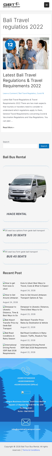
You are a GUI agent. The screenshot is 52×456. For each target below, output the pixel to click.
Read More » (8, 127)
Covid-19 (40, 93)
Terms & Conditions (31, 450)
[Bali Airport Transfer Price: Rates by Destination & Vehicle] (11, 324)
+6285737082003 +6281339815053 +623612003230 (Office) (26, 381)
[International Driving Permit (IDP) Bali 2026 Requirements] (11, 349)
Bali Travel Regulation (27, 93)
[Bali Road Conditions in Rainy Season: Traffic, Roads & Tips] (11, 336)
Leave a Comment (10, 93)
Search (6, 142)
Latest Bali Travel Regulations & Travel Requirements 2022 (22, 80)
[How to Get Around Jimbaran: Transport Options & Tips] (11, 296)
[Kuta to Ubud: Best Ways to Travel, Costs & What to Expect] (11, 286)
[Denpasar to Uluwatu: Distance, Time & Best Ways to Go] (11, 311)
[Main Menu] (46, 4)
